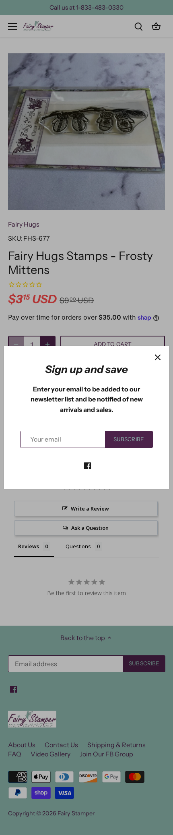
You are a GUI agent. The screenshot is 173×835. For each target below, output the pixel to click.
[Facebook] (87, 465)
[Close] (158, 357)
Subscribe (128, 439)
